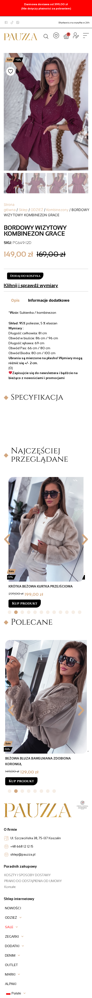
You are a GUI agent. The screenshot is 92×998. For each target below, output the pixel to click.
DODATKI (12, 946)
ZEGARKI (12, 936)
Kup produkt (24, 603)
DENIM (10, 955)
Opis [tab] (15, 300)
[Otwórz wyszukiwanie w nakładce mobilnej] (46, 36)
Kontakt (10, 887)
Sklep (23, 210)
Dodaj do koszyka (25, 276)
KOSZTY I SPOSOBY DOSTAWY (27, 875)
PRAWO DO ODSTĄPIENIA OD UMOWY (33, 881)
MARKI (10, 974)
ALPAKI (10, 984)
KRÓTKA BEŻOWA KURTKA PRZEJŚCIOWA (40, 586)
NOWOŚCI (13, 908)
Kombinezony (57, 210)
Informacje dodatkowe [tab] (49, 300)
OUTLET (11, 965)
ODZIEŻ (37, 210)
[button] (7, 539)
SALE (9, 927)
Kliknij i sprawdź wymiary (31, 285)
